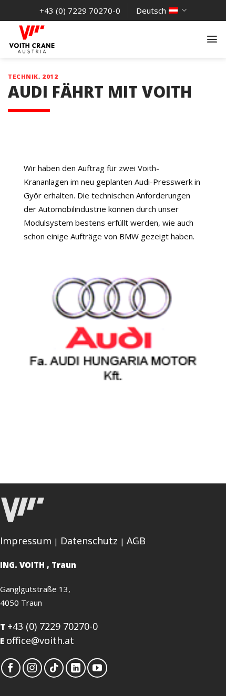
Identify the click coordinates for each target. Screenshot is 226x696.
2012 (50, 76)
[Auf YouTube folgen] (97, 668)
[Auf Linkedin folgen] (76, 668)
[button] (212, 39)
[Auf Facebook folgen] (11, 668)
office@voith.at (40, 640)
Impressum (26, 540)
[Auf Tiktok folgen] (54, 668)
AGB (136, 540)
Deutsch (151, 10)
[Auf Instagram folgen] (33, 668)
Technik (23, 76)
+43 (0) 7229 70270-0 (52, 626)
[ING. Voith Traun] (60, 39)
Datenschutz (89, 540)
